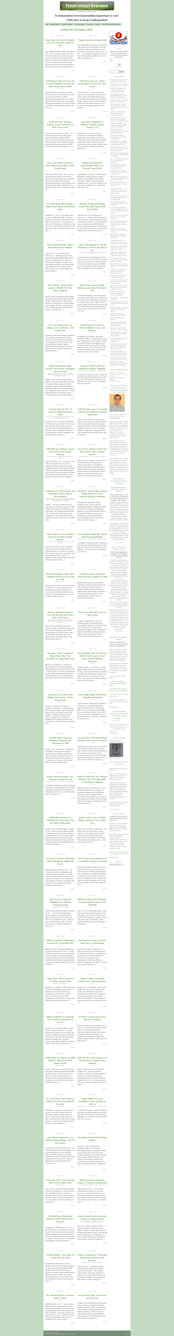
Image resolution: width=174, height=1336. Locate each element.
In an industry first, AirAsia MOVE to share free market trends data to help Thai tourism (119, 119)
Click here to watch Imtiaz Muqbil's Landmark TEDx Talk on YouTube (118, 374)
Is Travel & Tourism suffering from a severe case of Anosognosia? (119, 339)
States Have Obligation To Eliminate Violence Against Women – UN (92, 124)
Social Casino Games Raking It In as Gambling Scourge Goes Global (92, 860)
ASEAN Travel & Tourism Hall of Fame (111, 24)
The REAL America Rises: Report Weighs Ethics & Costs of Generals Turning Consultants (92, 493)
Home (47, 24)
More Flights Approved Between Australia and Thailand (92, 696)
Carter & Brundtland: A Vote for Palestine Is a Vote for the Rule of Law (92, 247)
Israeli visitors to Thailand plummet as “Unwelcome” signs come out (119, 230)
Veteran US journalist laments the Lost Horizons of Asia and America (119, 184)
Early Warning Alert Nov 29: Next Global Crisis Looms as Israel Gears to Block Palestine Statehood (92, 657)
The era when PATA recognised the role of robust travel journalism (119, 160)
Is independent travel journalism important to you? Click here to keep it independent (87, 17)
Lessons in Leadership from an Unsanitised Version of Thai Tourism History (119, 281)
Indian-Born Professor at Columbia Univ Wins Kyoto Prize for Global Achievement (60, 820)
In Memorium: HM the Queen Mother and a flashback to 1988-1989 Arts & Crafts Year (119, 253)
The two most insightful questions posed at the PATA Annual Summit (118, 136)
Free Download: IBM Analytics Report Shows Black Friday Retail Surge (60, 206)
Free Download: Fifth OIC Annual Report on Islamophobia (92, 535)
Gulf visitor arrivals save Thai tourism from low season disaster (120, 84)
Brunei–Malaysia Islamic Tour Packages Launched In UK (60, 778)
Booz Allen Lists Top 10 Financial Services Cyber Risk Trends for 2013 (60, 42)
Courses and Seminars (79, 24)
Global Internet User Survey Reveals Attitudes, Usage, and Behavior (92, 327)
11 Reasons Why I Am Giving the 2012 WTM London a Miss (60, 1181)
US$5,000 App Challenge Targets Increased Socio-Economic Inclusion (60, 451)
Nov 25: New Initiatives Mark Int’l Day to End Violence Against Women (92, 451)
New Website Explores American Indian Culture (60, 1296)
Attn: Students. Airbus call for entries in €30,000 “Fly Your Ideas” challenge (60, 288)
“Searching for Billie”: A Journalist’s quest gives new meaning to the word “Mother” (119, 241)
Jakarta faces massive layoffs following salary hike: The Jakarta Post (92, 288)
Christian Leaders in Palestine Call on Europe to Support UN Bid (92, 575)
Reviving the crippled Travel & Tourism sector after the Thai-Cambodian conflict (119, 287)
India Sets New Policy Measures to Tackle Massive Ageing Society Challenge (92, 1060)
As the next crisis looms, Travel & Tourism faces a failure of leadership (119, 216)
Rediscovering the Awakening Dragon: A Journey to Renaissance (92, 1181)
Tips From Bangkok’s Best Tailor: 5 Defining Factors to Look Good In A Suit (60, 576)
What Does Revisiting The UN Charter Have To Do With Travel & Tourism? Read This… (120, 178)
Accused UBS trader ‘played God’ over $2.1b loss (92, 1296)
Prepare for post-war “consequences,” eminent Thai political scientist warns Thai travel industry (119, 190)
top (128, 1334)
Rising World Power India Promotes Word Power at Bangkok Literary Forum (60, 368)
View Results (119, 66)
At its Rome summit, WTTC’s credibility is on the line (119, 276)
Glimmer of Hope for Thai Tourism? (118, 318)
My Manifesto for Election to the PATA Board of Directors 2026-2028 (119, 236)
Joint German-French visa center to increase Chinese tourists (92, 1217)
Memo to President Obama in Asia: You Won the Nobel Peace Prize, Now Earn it (60, 615)
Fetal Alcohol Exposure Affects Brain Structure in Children (60, 246)
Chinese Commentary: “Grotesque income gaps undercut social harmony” (92, 1257)
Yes (112, 59)
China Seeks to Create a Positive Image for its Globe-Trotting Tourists (60, 537)
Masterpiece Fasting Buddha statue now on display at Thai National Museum (119, 323)
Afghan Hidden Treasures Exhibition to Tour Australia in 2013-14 (92, 1101)
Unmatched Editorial (54, 24)
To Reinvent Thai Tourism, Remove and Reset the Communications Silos (118, 113)
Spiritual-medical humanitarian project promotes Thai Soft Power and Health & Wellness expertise (119, 223)
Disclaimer (47, 1332)
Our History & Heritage (67, 24)
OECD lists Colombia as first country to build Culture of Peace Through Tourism (119, 89)
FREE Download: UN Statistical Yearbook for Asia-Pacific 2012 (60, 941)
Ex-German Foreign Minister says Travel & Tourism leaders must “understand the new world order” (120, 210)
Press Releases (90, 24)
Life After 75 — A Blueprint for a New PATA (119, 298)
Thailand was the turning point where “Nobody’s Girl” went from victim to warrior (119, 247)
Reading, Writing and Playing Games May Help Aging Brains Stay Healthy (92, 206)
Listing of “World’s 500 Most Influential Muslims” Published (92, 367)
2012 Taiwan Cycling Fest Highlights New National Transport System (60, 902)
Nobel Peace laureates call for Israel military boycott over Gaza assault (92, 83)
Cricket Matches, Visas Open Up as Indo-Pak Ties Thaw (60, 1256)
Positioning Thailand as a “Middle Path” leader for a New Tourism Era (119, 203)
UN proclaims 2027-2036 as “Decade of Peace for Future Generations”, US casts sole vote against (120, 106)
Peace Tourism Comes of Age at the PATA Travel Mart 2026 (119, 80)
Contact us (97, 24)
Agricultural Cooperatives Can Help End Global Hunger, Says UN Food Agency (60, 1140)
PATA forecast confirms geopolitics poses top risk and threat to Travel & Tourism (119, 363)
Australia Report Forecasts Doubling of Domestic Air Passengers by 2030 (60, 740)
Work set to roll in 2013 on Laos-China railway (92, 613)
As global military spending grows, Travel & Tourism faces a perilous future (119, 172)
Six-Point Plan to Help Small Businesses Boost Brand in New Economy (60, 1219)
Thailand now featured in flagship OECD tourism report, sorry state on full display (119, 95)
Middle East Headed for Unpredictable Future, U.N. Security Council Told (92, 165)
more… (73, 70)
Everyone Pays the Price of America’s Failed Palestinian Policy (60, 411)
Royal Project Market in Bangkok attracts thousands (118, 314)
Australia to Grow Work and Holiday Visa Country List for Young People (60, 697)
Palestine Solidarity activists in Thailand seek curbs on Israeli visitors (119, 303)
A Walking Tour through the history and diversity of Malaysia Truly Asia (118, 271)
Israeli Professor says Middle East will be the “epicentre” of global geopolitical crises (119, 142)
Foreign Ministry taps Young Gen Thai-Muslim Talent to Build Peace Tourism (119, 166)
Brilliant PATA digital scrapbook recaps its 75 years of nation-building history (119, 131)
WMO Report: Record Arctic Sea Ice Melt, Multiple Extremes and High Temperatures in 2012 (60, 83)
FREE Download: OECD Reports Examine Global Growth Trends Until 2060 (92, 902)
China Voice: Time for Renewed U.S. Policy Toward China (60, 980)
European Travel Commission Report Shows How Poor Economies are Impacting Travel (60, 656)
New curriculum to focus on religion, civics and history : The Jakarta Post (60, 327)
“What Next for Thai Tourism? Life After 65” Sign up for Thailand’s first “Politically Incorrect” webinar (119, 346)
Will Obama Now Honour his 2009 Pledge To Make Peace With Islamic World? (60, 1060)
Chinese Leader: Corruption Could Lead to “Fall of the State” (92, 980)
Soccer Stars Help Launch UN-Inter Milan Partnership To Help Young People (60, 165)
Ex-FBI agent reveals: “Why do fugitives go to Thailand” (119, 100)
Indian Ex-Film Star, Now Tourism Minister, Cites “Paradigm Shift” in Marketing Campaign (92, 779)
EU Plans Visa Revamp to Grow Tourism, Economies (92, 1018)
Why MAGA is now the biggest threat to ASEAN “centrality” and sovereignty (119, 333)
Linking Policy (55, 1332)
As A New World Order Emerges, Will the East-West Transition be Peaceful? (60, 1101)
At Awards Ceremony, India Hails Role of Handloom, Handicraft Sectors (60, 861)
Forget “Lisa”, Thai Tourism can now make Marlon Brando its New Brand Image (119, 197)
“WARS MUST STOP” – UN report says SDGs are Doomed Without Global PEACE (119, 125)
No (112, 60)
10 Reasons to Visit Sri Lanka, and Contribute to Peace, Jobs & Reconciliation (60, 493)
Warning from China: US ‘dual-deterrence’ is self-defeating (92, 941)
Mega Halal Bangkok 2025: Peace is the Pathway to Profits (119, 328)
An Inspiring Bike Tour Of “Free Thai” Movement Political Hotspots (119, 309)
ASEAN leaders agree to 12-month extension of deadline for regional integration (92, 411)
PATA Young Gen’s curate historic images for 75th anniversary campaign (118, 293)
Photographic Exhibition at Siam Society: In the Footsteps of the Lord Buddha (119, 259)
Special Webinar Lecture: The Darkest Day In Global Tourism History (119, 265)
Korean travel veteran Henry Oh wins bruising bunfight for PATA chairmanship (119, 154)
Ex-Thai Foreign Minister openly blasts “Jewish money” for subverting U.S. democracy (119, 353)
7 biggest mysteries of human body (92, 39)
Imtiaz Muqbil (60, 1065)
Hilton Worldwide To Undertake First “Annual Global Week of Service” (60, 1019)
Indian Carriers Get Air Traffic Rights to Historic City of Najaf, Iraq (92, 820)
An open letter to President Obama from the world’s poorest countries (92, 739)
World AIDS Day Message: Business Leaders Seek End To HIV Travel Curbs (60, 124)
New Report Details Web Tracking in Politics (92, 1139)
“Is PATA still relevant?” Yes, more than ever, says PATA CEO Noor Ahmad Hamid (119, 148)
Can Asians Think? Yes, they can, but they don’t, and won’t (119, 358)
